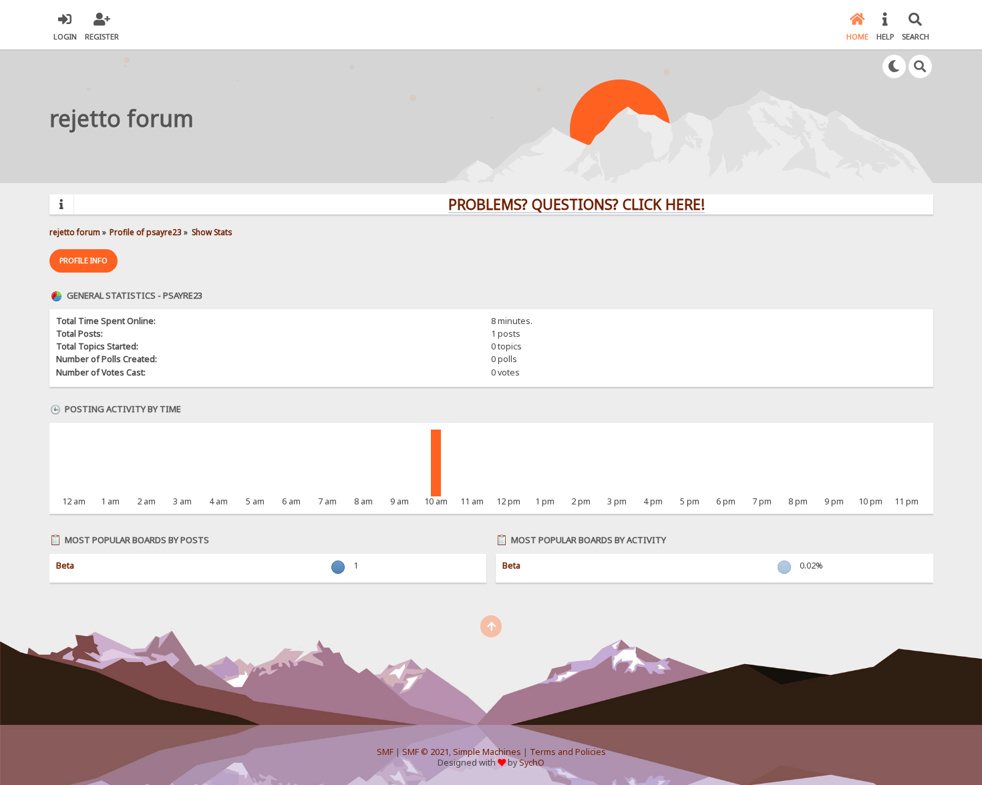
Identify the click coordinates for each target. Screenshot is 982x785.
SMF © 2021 (425, 752)
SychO (531, 762)
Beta (65, 565)
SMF (385, 752)
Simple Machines (487, 752)
